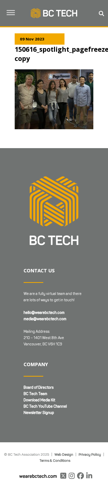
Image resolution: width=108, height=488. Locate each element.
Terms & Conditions (55, 460)
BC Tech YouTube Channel (45, 406)
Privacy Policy (90, 454)
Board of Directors (38, 387)
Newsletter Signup (39, 413)
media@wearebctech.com (45, 319)
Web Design (64, 454)
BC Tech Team (35, 394)
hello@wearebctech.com (44, 312)
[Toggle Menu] (11, 12)
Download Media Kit (39, 400)
